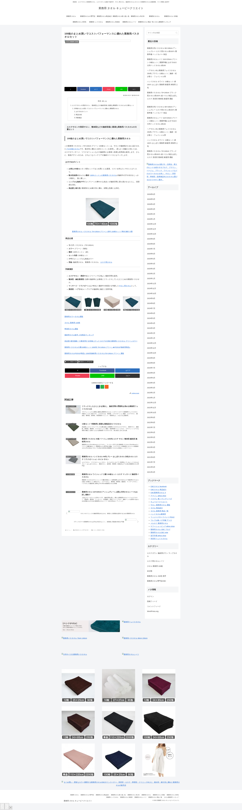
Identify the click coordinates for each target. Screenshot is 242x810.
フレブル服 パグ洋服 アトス (161, 520)
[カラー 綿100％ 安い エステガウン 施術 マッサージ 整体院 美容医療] (158, 760)
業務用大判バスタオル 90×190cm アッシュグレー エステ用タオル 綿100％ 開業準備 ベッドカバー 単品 (162, 51)
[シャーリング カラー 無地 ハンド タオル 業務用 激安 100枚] (118, 760)
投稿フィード (152, 601)
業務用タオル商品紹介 (102, 795)
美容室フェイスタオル (159, 539)
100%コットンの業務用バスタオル (103, 175)
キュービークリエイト (159, 502)
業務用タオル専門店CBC (86, 361)
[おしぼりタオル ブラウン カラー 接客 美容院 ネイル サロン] (78, 685)
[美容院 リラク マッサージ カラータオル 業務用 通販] (78, 722)
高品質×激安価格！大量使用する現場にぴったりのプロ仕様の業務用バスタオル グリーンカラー (100, 341)
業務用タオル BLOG (134, 795)
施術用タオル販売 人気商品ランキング (79, 335)
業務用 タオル (74, 795)
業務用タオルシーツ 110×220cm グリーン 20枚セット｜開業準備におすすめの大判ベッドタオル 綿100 (162, 62)
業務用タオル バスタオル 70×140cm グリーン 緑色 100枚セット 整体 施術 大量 (102, 231)
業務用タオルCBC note (159, 532)
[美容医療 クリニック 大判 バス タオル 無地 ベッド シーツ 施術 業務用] (78, 760)
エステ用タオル (106, 262)
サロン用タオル (125, 286)
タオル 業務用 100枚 (72, 323)
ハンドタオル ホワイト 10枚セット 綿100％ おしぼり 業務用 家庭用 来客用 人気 (162, 85)
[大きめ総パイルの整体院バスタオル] (155, 643)
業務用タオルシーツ (140, 797)
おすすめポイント (82, 111)
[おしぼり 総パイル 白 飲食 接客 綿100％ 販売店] (118, 685)
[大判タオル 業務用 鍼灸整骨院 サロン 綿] (95, 659)
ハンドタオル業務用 (158, 514)
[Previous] (2, 806)
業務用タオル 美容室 (126, 797)
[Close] (10, 808)
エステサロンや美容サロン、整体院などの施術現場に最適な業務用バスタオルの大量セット (103, 105)
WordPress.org (152, 611)
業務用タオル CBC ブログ (160, 529)
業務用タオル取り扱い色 (118, 795)
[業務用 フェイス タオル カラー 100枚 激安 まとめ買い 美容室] (158, 722)
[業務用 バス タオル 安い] (95, 643)
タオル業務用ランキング (171, 797)
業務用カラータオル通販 (73, 317)
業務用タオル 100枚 (159, 795)
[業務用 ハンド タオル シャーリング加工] (91, 626)
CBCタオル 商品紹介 (158, 489)
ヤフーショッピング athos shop (162, 526)
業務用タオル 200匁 (173, 795)
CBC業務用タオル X (158, 493)
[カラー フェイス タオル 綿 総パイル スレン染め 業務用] (158, 685)
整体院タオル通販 (71, 329)
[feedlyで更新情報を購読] (102, 387)
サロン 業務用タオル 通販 (160, 505)
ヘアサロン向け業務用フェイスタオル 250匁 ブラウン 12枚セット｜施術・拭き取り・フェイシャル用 (162, 74)
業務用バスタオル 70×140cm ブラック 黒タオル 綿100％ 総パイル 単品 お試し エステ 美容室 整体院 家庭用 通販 (162, 96)
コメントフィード (154, 606)
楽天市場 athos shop (158, 535)
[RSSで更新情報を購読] (107, 387)
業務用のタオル (146, 795)
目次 (99, 101)
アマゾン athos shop (158, 496)
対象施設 (79, 117)
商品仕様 (79, 114)
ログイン (150, 596)
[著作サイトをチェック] (98, 387)
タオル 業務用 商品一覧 (159, 511)
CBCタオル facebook (158, 486)
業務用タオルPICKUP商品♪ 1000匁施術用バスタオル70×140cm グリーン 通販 (94, 353)
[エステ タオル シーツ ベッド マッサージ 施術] (155, 659)
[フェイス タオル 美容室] (155, 627)
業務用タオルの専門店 (87, 795)
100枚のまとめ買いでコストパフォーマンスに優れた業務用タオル (96, 108)
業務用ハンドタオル (112, 797)
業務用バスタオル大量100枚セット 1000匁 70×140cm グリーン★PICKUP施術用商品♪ (97, 347)
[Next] (7, 806)
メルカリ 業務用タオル (159, 523)
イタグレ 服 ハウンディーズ (161, 499)
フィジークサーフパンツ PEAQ (162, 517)
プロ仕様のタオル (73, 149)
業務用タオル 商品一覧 (155, 797)
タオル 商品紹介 (156, 508)
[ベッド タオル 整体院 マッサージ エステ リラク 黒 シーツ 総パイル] (118, 722)
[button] (134, 89)
